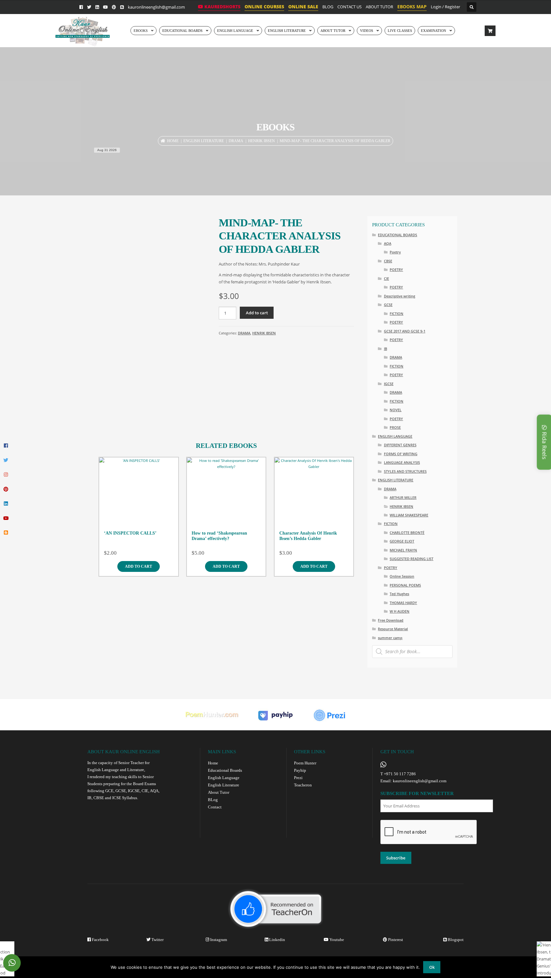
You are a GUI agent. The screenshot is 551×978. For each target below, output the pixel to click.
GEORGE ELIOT (402, 541)
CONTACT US (349, 7)
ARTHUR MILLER (403, 497)
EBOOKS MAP (412, 7)
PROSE (395, 427)
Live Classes (400, 31)
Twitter (157, 939)
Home (173, 141)
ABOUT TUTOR (379, 7)
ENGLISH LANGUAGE (235, 31)
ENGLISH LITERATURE (203, 141)
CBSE (388, 261)
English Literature (287, 31)
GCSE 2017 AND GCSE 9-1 (404, 331)
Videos (366, 31)
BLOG (327, 7)
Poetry (395, 252)
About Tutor (218, 792)
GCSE (388, 304)
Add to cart (257, 313)
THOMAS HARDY (403, 602)
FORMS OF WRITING (400, 453)
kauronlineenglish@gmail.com (156, 7)
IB (385, 348)
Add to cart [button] (138, 566)
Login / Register (445, 7)
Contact (215, 807)
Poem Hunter (305, 763)
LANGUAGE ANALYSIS (402, 462)
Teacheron (303, 785)
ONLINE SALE (303, 7)
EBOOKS (141, 31)
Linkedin (276, 939)
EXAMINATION (433, 31)
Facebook (100, 939)
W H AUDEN (399, 611)
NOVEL (395, 409)
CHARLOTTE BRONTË (407, 532)
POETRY (396, 269)
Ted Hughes (399, 593)
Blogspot (455, 939)
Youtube (336, 939)
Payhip (300, 770)
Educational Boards (225, 770)
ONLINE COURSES (264, 7)
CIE (386, 278)
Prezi (298, 777)
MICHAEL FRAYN (403, 550)
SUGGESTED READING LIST (411, 558)
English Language (223, 777)
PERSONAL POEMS (405, 585)
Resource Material (393, 628)
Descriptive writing (399, 296)
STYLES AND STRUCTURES (405, 471)
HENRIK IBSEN (261, 141)
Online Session (402, 576)
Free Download (390, 620)
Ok (432, 967)
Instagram (218, 939)
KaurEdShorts (221, 7)
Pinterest (395, 939)
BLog (213, 799)
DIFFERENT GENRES (400, 444)
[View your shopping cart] (490, 31)
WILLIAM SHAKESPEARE (409, 515)
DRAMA (236, 141)
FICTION (396, 313)
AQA (387, 243)
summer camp (390, 637)
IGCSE (388, 383)
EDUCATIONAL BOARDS (182, 31)
